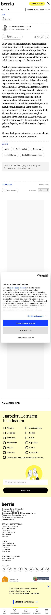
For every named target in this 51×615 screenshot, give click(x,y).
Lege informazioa (8, 543)
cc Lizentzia (6, 549)
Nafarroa (37, 149)
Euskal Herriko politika (32, 155)
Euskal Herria (10, 155)
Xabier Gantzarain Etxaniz (20, 26)
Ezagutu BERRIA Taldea (10, 526)
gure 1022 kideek (18, 288)
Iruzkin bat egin (11, 190)
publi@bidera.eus (17, 517)
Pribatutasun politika (9, 545)
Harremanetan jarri (8, 519)
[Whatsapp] (4, 569)
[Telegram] (9, 569)
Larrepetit (45, 10)
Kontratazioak (6, 534)
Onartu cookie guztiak (25, 323)
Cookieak (5, 547)
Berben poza (32, 10)
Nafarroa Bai (21, 149)
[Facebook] (20, 569)
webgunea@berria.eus (18, 515)
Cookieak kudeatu (35, 316)
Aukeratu (24, 330)
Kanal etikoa (6, 551)
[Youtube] (31, 569)
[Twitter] (15, 569)
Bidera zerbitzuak (8, 558)
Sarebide (5, 536)
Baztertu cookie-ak (25, 338)
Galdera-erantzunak (8, 532)
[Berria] (8, 505)
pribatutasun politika (25, 457)
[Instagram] (26, 569)
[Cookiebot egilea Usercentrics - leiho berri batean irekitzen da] (37, 275)
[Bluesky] (48, 569)
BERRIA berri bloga (8, 528)
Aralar (7, 149)
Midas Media (6, 560)
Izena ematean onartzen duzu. (25, 457)
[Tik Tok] (42, 569)
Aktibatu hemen (22, 168)
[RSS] (37, 569)
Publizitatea (6, 530)
